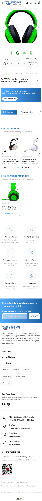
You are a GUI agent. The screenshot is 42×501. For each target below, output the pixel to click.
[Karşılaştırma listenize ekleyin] (17, 143)
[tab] (8, 112)
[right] (39, 153)
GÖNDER (34, 316)
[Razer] (6, 73)
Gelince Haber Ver (10, 98)
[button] (3, 28)
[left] (2, 153)
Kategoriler (7, 351)
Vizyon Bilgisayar (9, 357)
